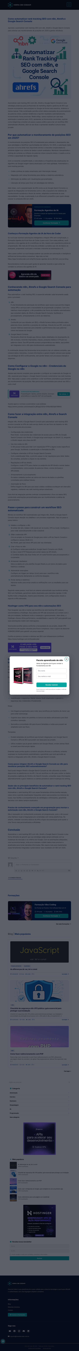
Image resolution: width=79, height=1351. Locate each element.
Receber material (51, 685)
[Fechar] (66, 659)
